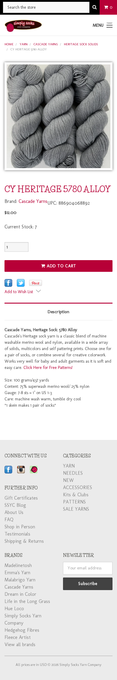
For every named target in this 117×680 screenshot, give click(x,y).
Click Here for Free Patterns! (48, 367)
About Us (13, 512)
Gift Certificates (21, 498)
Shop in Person (19, 527)
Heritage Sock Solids (81, 44)
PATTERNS (74, 502)
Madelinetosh (18, 565)
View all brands (19, 644)
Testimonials (17, 534)
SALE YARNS (76, 509)
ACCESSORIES (77, 487)
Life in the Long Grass (27, 601)
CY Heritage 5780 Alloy (28, 49)
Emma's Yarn (17, 572)
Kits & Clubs (75, 494)
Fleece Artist (17, 637)
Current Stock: (20, 227)
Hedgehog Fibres (21, 630)
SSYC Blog (15, 505)
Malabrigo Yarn (19, 580)
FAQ (9, 519)
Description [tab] (58, 311)
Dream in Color (20, 594)
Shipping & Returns (24, 541)
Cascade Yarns (46, 44)
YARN (24, 44)
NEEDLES (73, 473)
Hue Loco (14, 608)
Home (9, 44)
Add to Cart (60, 266)
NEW (68, 480)
